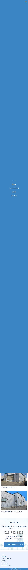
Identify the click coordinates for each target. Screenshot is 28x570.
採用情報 (14, 192)
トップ (14, 180)
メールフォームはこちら (14, 544)
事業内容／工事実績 (14, 188)
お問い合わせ (14, 195)
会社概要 (14, 184)
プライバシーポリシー (7, 565)
